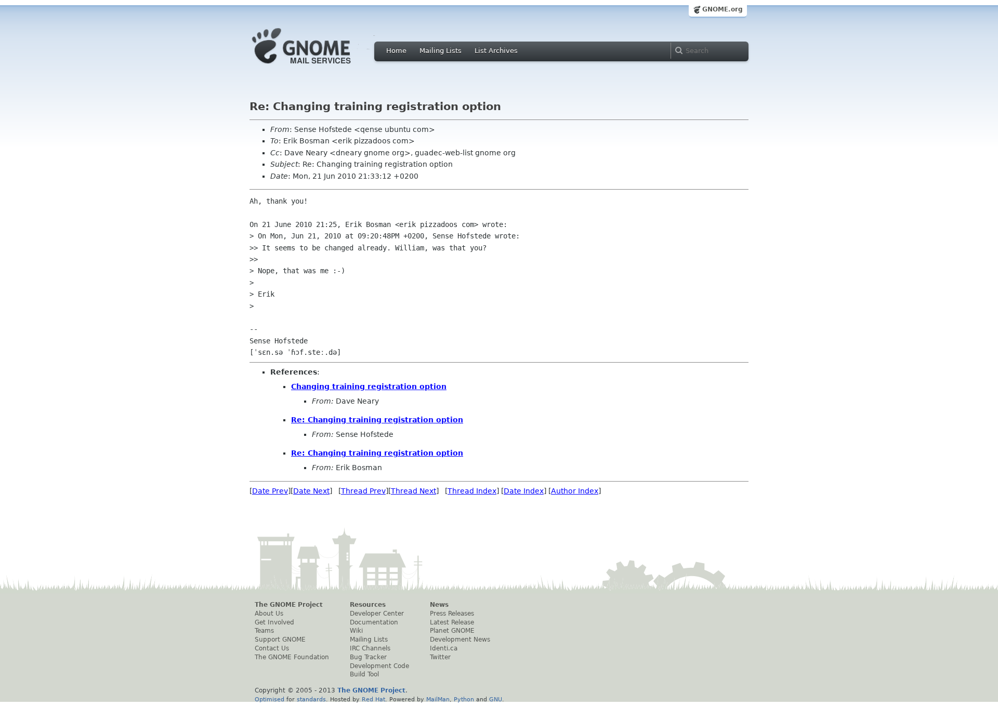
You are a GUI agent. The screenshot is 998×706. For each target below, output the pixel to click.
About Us (269, 613)
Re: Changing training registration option (377, 420)
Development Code (379, 666)
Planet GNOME (452, 630)
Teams (264, 630)
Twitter (440, 657)
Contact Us (272, 648)
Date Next (311, 491)
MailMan (438, 699)
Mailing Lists (440, 51)
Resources (368, 604)
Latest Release (452, 622)
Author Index (574, 491)
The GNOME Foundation (292, 657)
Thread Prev (363, 491)
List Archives (496, 51)
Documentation (374, 622)
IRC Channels (370, 648)
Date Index (524, 491)
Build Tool (364, 674)
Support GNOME (280, 639)
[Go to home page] (317, 66)
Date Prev (270, 491)
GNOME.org (722, 9)
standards (311, 699)
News (439, 604)
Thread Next (413, 491)
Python (464, 699)
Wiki (356, 630)
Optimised (269, 699)
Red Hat (373, 699)
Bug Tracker (368, 657)
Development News (460, 639)
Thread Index (472, 491)
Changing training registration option (369, 386)
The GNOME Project (289, 604)
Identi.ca (443, 648)
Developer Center (377, 613)
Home (396, 51)
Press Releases (452, 613)
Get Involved (274, 622)
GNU (495, 699)
